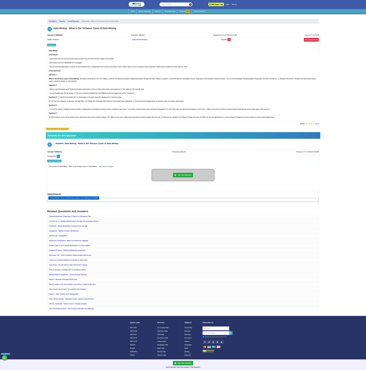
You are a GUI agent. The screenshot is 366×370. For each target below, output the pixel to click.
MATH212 (133, 338)
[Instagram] (209, 342)
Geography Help (162, 345)
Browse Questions (145, 11)
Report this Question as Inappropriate (57, 129)
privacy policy (215, 336)
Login (227, 4)
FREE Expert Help (217, 4)
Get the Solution (183, 175)
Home (133, 11)
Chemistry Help (162, 331)
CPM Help (160, 334)
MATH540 (133, 331)
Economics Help (162, 338)
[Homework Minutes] (136, 4)
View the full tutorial (106, 166)
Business (56, 39)
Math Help (160, 348)
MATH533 (133, 328)
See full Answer (310, 40)
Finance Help (161, 341)
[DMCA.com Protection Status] (208, 351)
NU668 (132, 348)
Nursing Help (161, 352)
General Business (142, 39)
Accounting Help (162, 328)
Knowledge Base (170, 11)
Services (158, 11)
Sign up (234, 4)
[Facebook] (205, 342)
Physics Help (161, 355)
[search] (190, 4)
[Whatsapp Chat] (4, 357)
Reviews (184, 11)
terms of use (223, 336)
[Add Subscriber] (231, 333)
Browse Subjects (199, 11)
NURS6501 (133, 352)
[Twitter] (213, 342)
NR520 (132, 355)
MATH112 (133, 341)
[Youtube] (217, 342)
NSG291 (133, 345)
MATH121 (133, 334)
